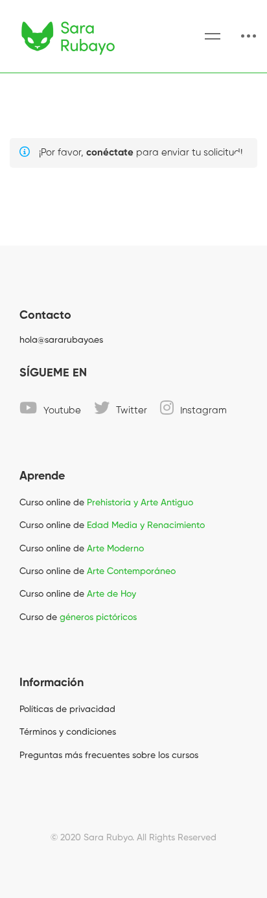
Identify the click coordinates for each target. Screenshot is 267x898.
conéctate (110, 152)
